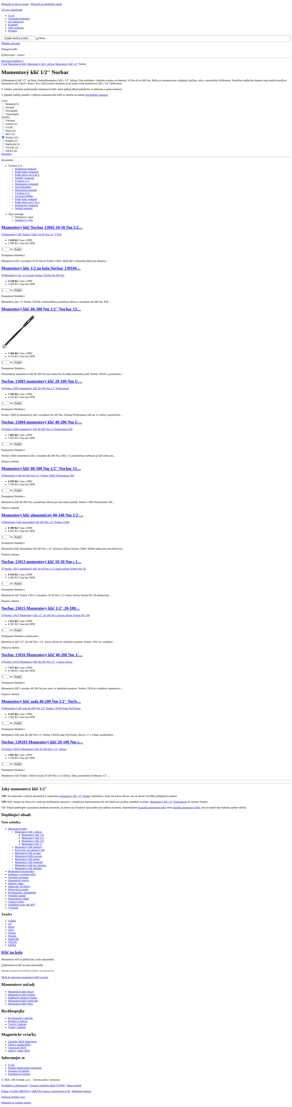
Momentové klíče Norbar (21, 994)
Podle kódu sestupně (26, 199)
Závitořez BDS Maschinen (22, 1041)
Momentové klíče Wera (20, 1003)
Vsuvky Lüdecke (17, 1024)
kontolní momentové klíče (152, 807)
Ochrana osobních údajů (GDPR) (47, 1085)
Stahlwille (12, 144)
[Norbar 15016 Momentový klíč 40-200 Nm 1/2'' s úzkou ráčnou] (36, 661)
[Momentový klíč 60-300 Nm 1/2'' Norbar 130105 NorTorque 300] (18, 347)
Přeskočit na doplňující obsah (46, 4)
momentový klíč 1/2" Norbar (74, 796)
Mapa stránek (74, 1085)
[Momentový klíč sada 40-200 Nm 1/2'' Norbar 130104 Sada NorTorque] (41, 708)
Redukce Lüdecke (18, 1021)
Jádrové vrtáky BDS (19, 1050)
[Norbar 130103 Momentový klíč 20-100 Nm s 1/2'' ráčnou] (33, 749)
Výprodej (12, 114)
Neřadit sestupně (24, 208)
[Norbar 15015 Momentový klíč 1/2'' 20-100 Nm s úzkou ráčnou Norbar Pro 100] (45, 615)
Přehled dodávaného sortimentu (25, 1067)
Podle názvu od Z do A (27, 202)
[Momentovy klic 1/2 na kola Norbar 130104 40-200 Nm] (32, 275)
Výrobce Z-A (22, 193)
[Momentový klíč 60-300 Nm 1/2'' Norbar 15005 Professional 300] (37, 475)
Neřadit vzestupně (24, 178)
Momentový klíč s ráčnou (41, 64)
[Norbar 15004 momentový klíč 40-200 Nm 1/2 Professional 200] (36, 429)
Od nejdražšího (23, 187)
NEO (10, 134)
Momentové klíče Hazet (21, 991)
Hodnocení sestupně (25, 168)
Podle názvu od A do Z (27, 174)
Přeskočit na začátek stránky (16, 1102)
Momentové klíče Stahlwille (23, 1000)
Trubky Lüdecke (17, 1027)
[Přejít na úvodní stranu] (11, 9)
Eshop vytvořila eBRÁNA (15, 1091)
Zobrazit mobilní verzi (13, 1097)
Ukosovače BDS (17, 1047)
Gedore (11, 124)
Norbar (11, 137)
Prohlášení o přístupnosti (14, 1085)
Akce (9, 107)
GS (9, 127)
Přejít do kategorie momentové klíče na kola (24, 977)
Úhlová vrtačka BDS (19, 1044)
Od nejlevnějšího (24, 196)
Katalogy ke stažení (18, 1071)
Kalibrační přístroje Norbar (22, 997)
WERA (11, 151)
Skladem (12, 104)
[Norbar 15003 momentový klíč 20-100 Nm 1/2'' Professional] (35, 388)
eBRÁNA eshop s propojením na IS (51, 1091)
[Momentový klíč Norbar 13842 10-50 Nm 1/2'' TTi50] (31, 234)
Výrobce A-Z (22, 181)
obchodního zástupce (97, 94)
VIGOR (11, 147)
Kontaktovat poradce (19, 1074)
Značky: (5, 117)
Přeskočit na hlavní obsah (15, 4)
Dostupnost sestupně (26, 190)
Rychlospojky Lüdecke (20, 1018)
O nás (11, 1064)
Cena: (4, 100)
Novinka (11, 110)
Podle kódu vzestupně (26, 171)
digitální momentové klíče (186, 807)
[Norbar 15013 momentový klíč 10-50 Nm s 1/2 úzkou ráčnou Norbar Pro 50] (43, 568)
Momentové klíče (17, 64)
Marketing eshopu (81, 1091)
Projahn (11, 140)
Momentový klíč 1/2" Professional (168, 801)
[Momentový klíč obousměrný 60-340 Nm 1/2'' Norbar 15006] (35, 522)
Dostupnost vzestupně (26, 184)
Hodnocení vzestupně (26, 205)
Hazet (10, 130)
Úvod (4, 64)
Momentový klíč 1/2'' (66, 64)
